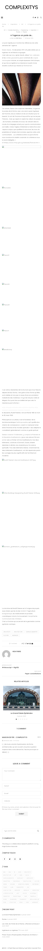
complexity (20, 878)
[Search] (41, 17)
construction (27, 881)
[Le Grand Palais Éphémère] (21, 698)
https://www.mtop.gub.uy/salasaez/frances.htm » (22, 143)
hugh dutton (7, 890)
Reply (39, 737)
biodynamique (7, 613)
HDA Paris (19, 38)
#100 (4, 872)
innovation (35, 890)
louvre (25, 893)
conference (16, 881)
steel (4, 902)
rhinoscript (23, 899)
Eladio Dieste (6, 50)
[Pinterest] (20, 859)
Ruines (4, 919)
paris (25, 896)
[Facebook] (33, 17)
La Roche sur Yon (8, 893)
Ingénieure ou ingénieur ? (10, 930)
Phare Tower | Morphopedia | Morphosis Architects (19, 935)
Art (22, 24)
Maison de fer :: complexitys (14, 737)
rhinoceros (13, 899)
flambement (28, 66)
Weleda (14, 616)
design (5, 884)
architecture (18, 632)
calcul (27, 875)
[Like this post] (23, 644)
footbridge (35, 884)
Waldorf (23, 611)
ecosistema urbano (23, 884)
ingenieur (15, 635)
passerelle (33, 896)
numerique (33, 893)
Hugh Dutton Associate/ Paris (32, 948)
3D (14, 872)
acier (19, 872)
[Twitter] (35, 17)
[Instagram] (37, 17)
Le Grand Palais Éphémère (21, 713)
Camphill (31, 616)
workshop (35, 902)
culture (6, 635)
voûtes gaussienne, (12, 58)
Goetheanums (16, 437)
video (27, 902)
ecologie (12, 884)
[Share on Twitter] (28, 644)
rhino (5, 899)
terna (21, 902)
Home (4, 24)
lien (5, 440)
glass (11, 887)
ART (15, 875)
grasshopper (20, 887)
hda (28, 887)
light (17, 893)
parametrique (17, 896)
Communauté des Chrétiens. (12, 619)
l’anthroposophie (22, 422)
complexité (30, 878)
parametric (6, 896)
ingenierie (17, 890)
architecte (6, 632)
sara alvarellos (34, 899)
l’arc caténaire (34, 55)
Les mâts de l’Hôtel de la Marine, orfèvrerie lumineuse (20, 924)
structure (12, 902)
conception (6, 881)
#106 (10, 872)
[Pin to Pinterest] (30, 644)
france (5, 887)
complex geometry (32, 632)
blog (21, 875)
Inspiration (14, 24)
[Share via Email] (32, 644)
